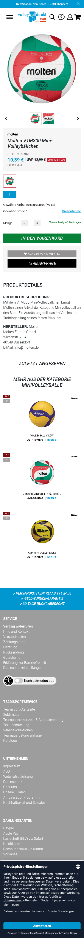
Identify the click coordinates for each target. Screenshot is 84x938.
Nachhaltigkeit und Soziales (24, 803)
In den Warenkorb (42, 238)
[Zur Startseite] (31, 16)
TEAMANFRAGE (42, 263)
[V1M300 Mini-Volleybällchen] (42, 478)
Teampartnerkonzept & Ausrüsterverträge (34, 720)
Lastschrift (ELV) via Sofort (23, 839)
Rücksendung (13, 652)
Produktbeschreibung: (26, 297)
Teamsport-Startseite (19, 709)
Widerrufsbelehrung (18, 777)
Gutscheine (11, 657)
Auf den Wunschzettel (44, 253)
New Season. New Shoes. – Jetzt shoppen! (42, 4)
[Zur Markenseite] (13, 135)
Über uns (10, 787)
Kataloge (10, 741)
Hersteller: (15, 326)
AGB (6, 771)
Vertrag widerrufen (18, 626)
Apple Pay (11, 833)
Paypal (8, 828)
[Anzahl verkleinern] (24, 223)
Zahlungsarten (14, 642)
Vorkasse (10, 854)
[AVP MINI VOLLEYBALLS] (42, 537)
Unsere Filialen (14, 792)
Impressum (11, 766)
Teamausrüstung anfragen (23, 735)
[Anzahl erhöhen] (37, 223)
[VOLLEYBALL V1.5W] (42, 419)
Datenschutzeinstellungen (22, 668)
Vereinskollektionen (18, 730)
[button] (9, 17)
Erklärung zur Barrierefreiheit (24, 663)
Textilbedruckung (16, 725)
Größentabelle (71, 211)
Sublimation (12, 714)
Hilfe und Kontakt (16, 631)
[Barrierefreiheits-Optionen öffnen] (8, 680)
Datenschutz (12, 782)
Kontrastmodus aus (39, 681)
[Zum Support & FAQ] (61, 17)
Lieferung (10, 647)
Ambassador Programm (21, 797)
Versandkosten (14, 637)
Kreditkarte (11, 844)
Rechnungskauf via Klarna (23, 849)
